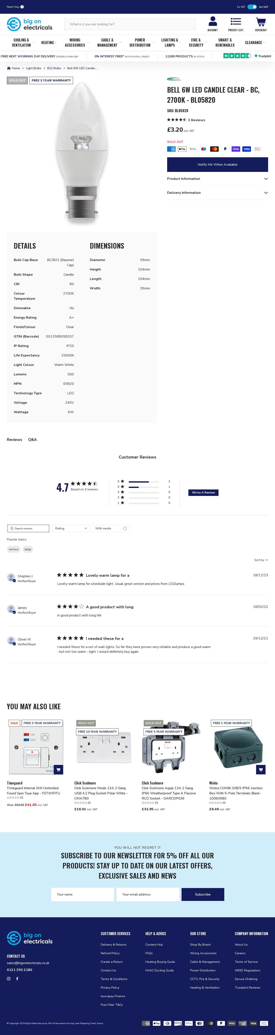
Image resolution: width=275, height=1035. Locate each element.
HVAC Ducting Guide (159, 970)
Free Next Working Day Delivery (40, 56)
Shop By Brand (200, 945)
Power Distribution (140, 42)
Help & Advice (155, 933)
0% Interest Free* (122, 56)
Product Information (183, 178)
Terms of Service (246, 962)
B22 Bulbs (54, 68)
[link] (143, 503)
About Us (241, 945)
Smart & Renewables (225, 42)
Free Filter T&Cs (112, 1005)
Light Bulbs (33, 68)
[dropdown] (71, 528)
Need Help (13, 7)
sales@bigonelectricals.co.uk (28, 963)
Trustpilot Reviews (247, 988)
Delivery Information (184, 192)
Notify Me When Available (218, 164)
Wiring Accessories (75, 42)
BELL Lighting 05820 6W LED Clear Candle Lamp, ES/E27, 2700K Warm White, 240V (212, 181)
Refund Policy (110, 953)
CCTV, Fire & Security (204, 979)
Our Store (198, 933)
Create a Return (112, 962)
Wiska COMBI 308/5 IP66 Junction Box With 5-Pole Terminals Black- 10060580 (236, 793)
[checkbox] (111, 528)
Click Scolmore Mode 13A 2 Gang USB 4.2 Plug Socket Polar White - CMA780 (101, 793)
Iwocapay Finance (113, 996)
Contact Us (108, 970)
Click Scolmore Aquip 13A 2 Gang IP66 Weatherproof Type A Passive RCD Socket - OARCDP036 (169, 793)
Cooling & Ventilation (21, 42)
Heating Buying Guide (160, 962)
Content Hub (154, 945)
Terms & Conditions (114, 979)
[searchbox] (28, 528)
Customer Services (115, 933)
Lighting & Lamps (169, 42)
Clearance (253, 42)
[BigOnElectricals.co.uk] (29, 24)
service (13, 549)
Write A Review (203, 493)
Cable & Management (107, 42)
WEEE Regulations (247, 970)
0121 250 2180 (19, 970)
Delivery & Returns (114, 945)
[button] (82, 152)
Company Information (251, 933)
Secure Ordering (246, 979)
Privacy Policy (110, 988)
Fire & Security (196, 42)
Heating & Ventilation (205, 988)
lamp (27, 549)
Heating (47, 42)
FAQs (149, 953)
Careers (240, 953)
